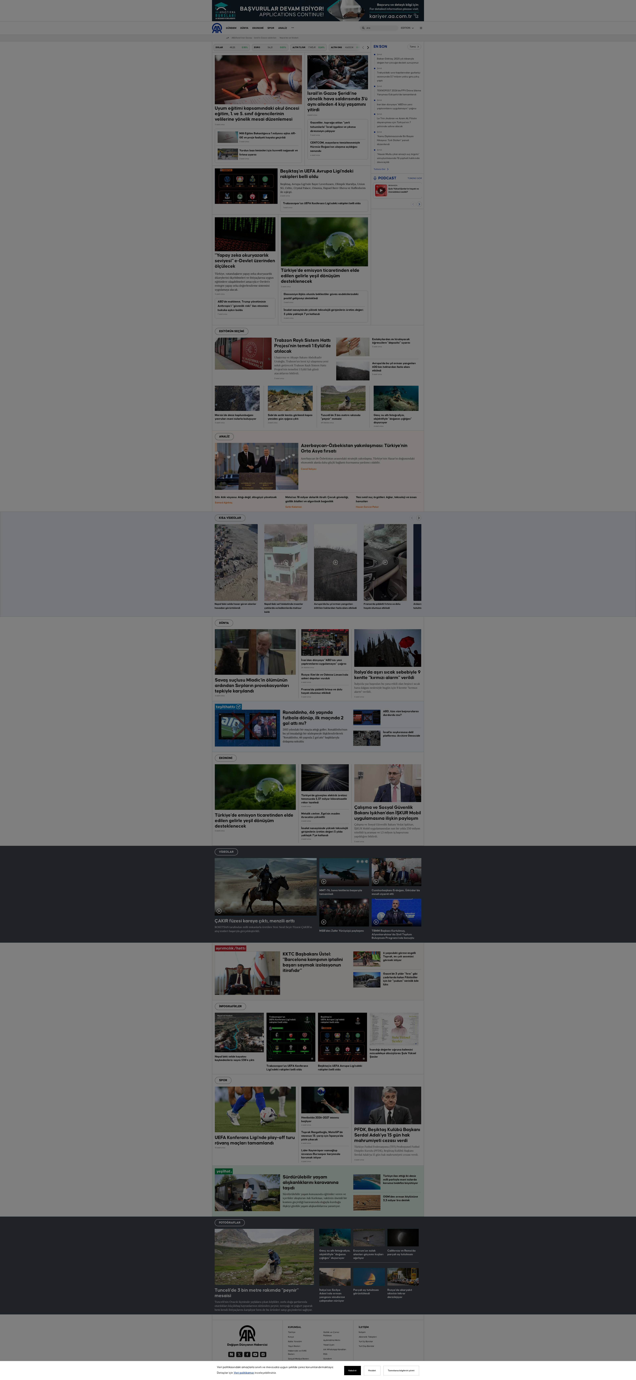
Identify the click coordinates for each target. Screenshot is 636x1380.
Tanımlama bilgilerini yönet (401, 1370)
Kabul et (352, 1370)
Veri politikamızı (244, 1373)
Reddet (372, 1370)
